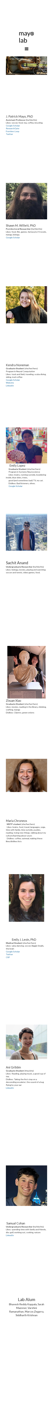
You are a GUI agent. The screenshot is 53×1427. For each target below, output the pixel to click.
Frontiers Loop (12, 131)
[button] (26, 49)
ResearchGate (12, 128)
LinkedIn (10, 385)
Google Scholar (13, 125)
